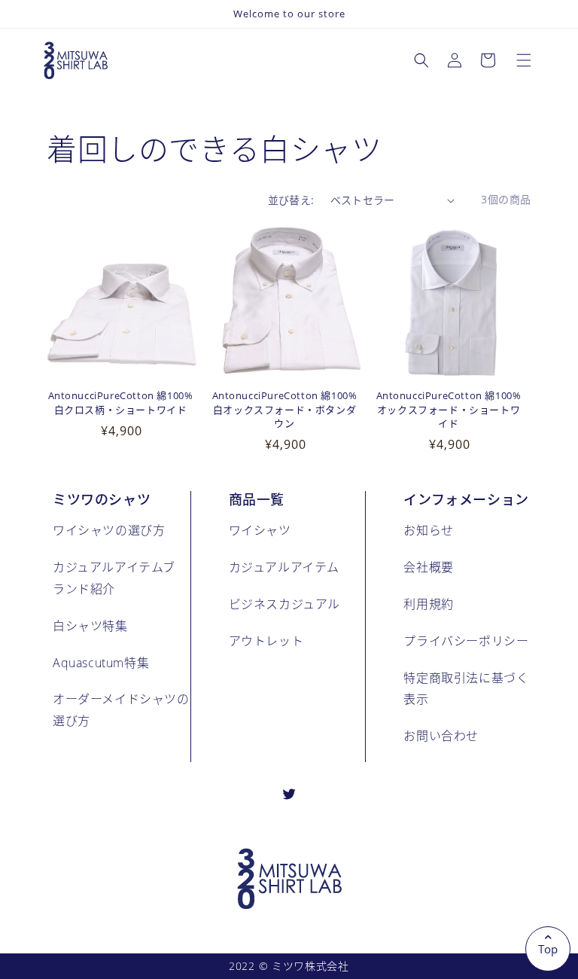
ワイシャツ (260, 530)
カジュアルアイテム (284, 567)
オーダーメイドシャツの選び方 (121, 709)
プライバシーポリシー (465, 640)
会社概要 (428, 567)
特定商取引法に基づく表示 (465, 688)
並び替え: (291, 200)
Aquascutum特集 (101, 662)
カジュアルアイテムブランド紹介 (114, 577)
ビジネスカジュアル (284, 603)
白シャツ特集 (90, 625)
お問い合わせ (441, 735)
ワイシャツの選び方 (109, 530)
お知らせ (428, 530)
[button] (523, 60)
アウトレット (266, 640)
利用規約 (428, 603)
